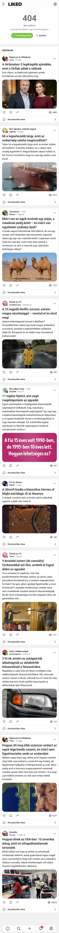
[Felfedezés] (18, 928)
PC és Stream (15, 482)
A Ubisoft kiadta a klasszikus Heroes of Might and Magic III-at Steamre (28, 491)
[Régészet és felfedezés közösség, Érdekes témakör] (5, 58)
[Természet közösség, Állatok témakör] (5, 213)
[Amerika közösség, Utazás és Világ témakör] (5, 833)
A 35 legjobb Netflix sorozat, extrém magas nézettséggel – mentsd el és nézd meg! (29, 313)
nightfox (12, 132)
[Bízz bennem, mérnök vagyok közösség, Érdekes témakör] (5, 130)
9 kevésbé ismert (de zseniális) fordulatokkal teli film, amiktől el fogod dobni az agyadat (28, 565)
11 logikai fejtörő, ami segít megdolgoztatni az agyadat (20, 398)
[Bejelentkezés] (55, 4)
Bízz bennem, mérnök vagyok (22, 129)
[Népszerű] (7, 928)
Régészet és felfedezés (20, 57)
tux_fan (12, 835)
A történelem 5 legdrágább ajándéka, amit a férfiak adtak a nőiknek (27, 66)
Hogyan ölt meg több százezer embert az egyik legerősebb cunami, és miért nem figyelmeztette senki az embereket (29, 749)
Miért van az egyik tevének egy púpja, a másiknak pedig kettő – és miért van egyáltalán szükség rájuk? (28, 223)
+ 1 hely (23, 212)
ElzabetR (12, 392)
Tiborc (11, 556)
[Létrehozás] (29, 928)
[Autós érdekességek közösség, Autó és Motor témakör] (5, 652)
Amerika (13, 832)
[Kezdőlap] (15, 4)
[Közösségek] (51, 928)
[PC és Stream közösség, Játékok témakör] (5, 483)
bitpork (12, 485)
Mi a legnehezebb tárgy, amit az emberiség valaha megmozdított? (24, 138)
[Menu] (54, 58)
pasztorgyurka (15, 654)
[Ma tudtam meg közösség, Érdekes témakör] (5, 390)
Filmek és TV (15, 302)
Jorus (11, 60)
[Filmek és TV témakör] (5, 303)
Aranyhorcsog (14, 305)
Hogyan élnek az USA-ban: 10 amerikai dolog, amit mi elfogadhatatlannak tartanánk (28, 843)
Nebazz (12, 214)
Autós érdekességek (18, 651)
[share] (17, 112)
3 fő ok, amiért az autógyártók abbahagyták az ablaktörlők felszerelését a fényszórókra (22, 663)
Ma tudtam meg (16, 389)
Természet (14, 211)
